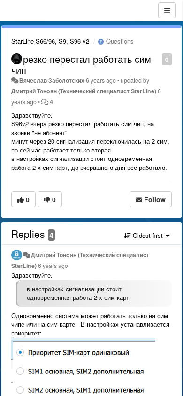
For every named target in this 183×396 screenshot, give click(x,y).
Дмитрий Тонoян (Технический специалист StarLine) (83, 91)
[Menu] (167, 10)
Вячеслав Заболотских (51, 80)
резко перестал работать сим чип (81, 64)
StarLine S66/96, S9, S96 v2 (50, 41)
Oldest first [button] (148, 235)
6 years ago (53, 265)
